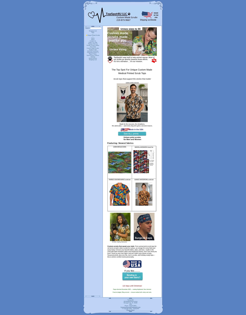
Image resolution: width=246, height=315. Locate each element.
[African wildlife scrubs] (120, 228)
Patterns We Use (93, 44)
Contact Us (93, 41)
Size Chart (93, 46)
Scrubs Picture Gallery (93, 45)
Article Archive (93, 58)
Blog (93, 32)
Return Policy (93, 54)
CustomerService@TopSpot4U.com (130, 307)
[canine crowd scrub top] (132, 121)
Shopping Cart (93, 31)
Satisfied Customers (92, 51)
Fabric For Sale (93, 42)
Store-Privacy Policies (93, 55)
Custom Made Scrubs (93, 48)
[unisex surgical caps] (144, 227)
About (92, 39)
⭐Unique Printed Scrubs (93, 35)
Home (92, 38)
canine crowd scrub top (132, 82)
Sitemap (93, 57)
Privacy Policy (130, 310)
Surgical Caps (93, 49)
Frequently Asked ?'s (93, 52)
